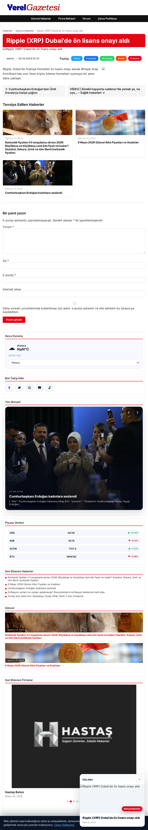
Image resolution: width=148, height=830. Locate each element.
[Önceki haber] (129, 412)
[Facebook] (9, 388)
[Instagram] (29, 388)
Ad (6, 261)
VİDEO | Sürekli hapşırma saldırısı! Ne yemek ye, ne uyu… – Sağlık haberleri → (105, 90)
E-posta (9, 275)
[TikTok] (49, 388)
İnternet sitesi (12, 289)
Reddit (121, 58)
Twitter (76, 58)
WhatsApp (107, 58)
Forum (87, 18)
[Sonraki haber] (137, 412)
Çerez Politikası (107, 18)
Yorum (8, 227)
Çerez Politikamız (64, 824)
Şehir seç (14, 355)
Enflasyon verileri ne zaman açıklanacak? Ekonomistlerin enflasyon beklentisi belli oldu (56, 592)
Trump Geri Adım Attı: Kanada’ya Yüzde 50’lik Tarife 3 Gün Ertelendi (45, 596)
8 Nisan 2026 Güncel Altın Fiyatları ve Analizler (34, 584)
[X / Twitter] (19, 388)
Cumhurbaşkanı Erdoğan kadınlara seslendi (32, 588)
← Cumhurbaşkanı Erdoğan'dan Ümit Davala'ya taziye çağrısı (30, 90)
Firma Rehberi (66, 18)
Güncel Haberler (41, 18)
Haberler (7, 30)
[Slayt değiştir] (67, 801)
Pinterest (134, 58)
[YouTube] (39, 388)
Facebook (91, 58)
